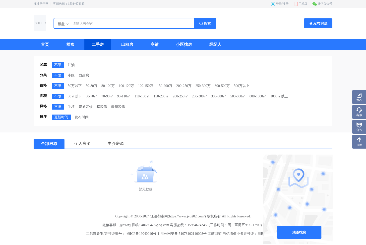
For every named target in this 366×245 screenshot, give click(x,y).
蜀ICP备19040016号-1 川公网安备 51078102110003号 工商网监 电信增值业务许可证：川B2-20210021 (202, 234)
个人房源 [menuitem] (82, 143)
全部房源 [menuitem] (49, 143)
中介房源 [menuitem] (116, 143)
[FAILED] (40, 30)
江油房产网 (41, 3)
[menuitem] (45, 44)
